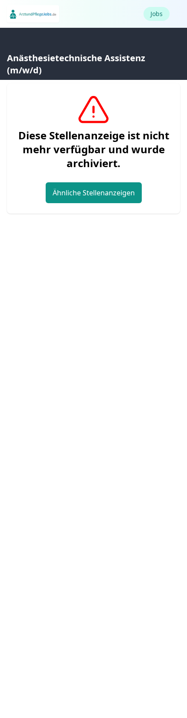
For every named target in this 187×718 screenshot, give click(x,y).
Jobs (156, 14)
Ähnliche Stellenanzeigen (94, 193)
